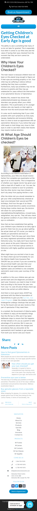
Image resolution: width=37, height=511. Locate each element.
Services (18, 423)
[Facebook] (13, 486)
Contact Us (18, 435)
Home (18, 418)
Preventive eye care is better (13, 377)
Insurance (18, 432)
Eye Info (18, 427)
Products (18, 425)
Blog (18, 430)
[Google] (24, 486)
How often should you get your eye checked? (23, 365)
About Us (18, 420)
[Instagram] (20, 486)
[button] (18, 26)
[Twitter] (16, 486)
